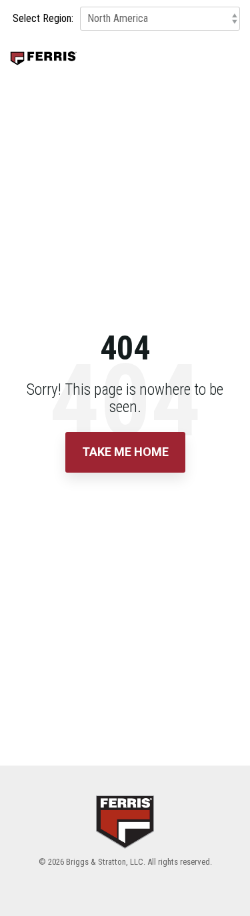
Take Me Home (125, 452)
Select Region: (43, 19)
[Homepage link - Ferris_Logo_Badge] (125, 839)
